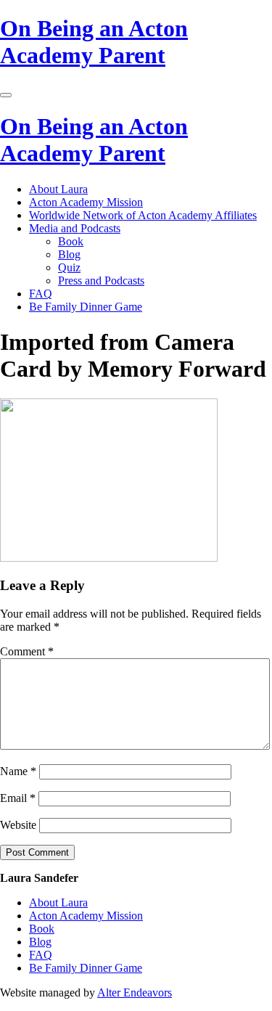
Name (18, 771)
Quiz (69, 267)
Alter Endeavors (134, 992)
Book (70, 241)
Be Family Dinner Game (85, 306)
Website (18, 825)
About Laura (58, 189)
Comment (27, 651)
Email (18, 798)
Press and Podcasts (101, 280)
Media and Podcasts (74, 228)
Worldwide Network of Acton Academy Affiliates (143, 215)
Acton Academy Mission (86, 202)
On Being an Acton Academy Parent (94, 41)
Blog (69, 254)
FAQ (40, 293)
